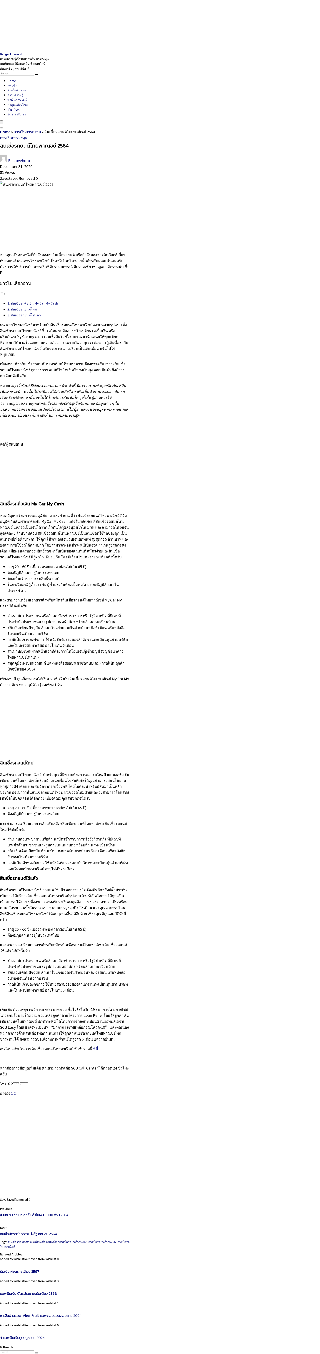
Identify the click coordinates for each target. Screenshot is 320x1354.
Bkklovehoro (19, 160)
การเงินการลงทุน (27, 131)
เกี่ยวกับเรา (14, 109)
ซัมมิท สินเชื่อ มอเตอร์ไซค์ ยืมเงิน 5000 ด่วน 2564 (34, 1214)
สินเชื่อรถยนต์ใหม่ (24, 309)
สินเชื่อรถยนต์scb (48, 1241)
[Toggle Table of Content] (3, 293)
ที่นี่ (95, 1048)
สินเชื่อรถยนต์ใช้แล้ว (26, 315)
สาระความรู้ (15, 95)
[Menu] (1, 122)
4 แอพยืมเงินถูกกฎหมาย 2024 (22, 1337)
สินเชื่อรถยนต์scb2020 (73, 1241)
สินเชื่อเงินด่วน (16, 90)
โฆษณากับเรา (16, 114)
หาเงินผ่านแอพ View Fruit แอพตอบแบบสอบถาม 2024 (40, 1315)
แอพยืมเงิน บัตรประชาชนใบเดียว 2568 (28, 1293)
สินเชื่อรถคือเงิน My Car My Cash (34, 303)
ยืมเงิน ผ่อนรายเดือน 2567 (19, 1271)
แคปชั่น (12, 85)
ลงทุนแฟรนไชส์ (17, 104)
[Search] (36, 74)
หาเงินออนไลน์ (17, 99)
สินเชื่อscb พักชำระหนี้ (22, 1241)
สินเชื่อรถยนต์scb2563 (102, 1241)
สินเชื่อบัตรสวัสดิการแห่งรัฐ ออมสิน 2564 (28, 1233)
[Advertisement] (111, 26)
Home (11, 81)
